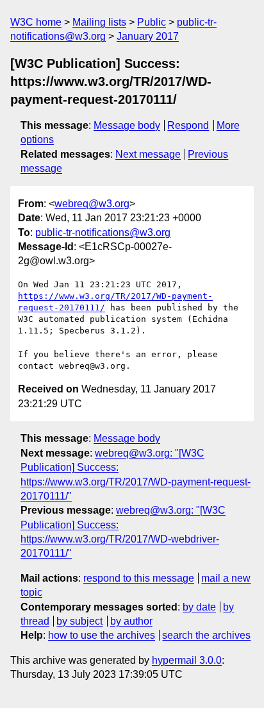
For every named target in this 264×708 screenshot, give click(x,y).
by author (131, 621)
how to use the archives (101, 635)
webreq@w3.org (91, 203)
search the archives (206, 635)
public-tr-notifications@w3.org (102, 232)
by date (199, 607)
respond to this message (138, 578)
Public (151, 22)
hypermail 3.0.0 (187, 660)
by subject (79, 621)
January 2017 (148, 36)
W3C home (36, 22)
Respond (188, 125)
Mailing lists (99, 22)
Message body (127, 125)
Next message (148, 154)
